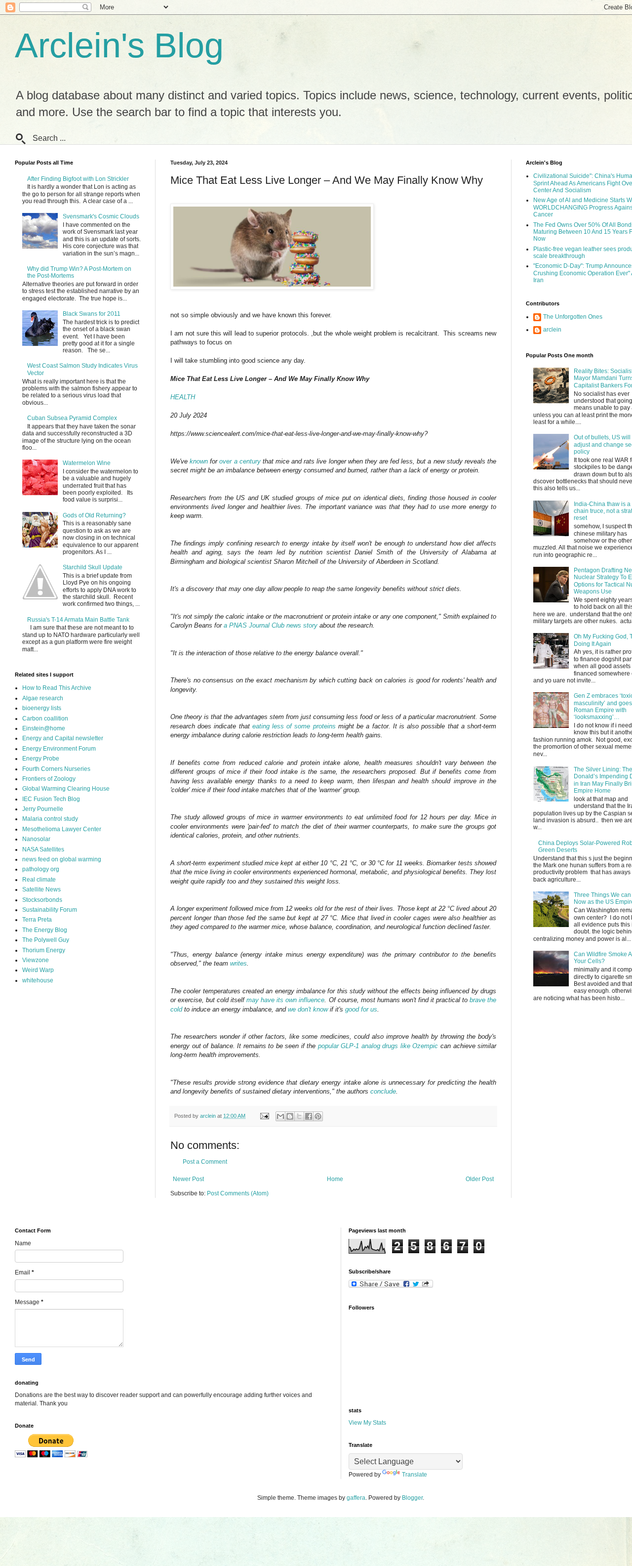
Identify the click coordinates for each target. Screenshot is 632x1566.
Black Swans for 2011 (91, 313)
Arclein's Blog (119, 45)
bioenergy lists (41, 708)
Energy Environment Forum (59, 748)
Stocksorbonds (42, 899)
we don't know (308, 1009)
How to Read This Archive (56, 687)
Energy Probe (40, 758)
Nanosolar (36, 839)
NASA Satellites (43, 849)
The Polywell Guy (45, 939)
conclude (383, 1091)
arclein (552, 329)
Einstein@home (43, 728)
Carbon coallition (45, 718)
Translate (414, 1474)
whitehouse (37, 980)
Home (335, 1179)
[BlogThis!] (290, 1116)
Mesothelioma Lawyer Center (61, 829)
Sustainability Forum (49, 909)
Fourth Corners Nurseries (56, 768)
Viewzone (35, 960)
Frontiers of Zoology (49, 778)
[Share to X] (299, 1116)
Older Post (480, 1179)
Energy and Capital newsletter (62, 738)
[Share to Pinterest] (318, 1116)
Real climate (39, 879)
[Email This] (280, 1116)
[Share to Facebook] (309, 1116)
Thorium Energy (43, 950)
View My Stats (367, 1422)
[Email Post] (264, 1116)
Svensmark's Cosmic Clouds (101, 216)
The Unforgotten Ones (572, 316)
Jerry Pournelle (42, 808)
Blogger (412, 1497)
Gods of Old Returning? (94, 515)
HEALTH (182, 397)
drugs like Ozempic (410, 1046)
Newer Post (188, 1179)
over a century (239, 461)
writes (238, 963)
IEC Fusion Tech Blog (51, 799)
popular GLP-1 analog (349, 1046)
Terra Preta (37, 919)
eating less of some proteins (294, 726)
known (199, 461)
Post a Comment (205, 1161)
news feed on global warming (61, 859)
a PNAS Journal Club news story (270, 625)
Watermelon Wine (87, 463)
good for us (361, 1009)
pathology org (40, 869)
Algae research (42, 698)
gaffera (356, 1497)
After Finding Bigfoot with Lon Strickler (78, 178)
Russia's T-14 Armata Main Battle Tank (78, 619)
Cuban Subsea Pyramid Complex (72, 418)
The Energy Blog (44, 930)
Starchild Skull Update (92, 567)
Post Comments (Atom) (238, 1193)
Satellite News (41, 889)
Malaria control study (50, 818)
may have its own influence (285, 1000)
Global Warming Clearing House (66, 788)
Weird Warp (38, 970)
